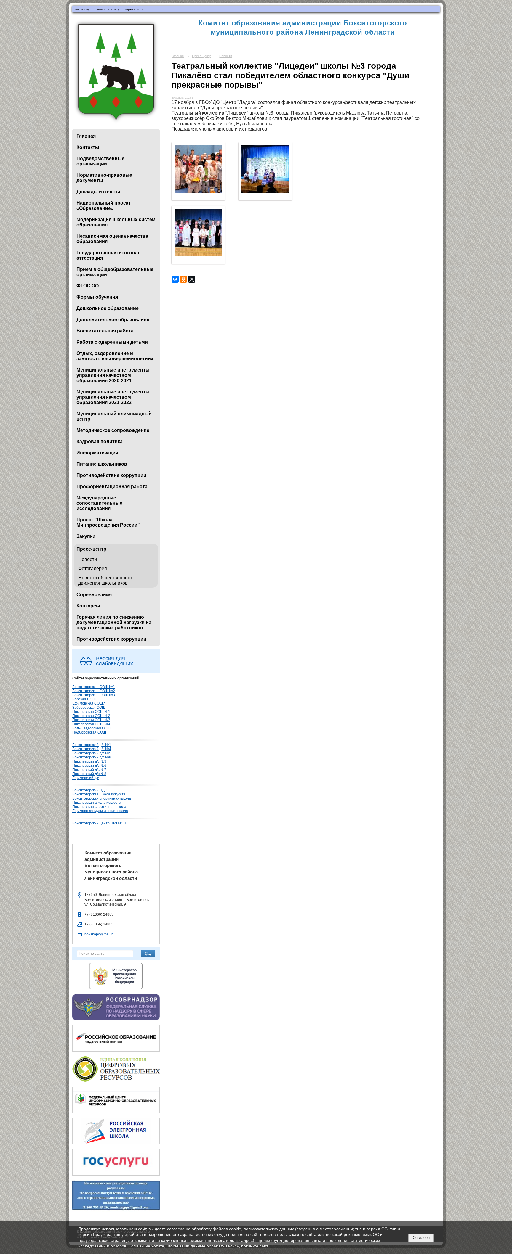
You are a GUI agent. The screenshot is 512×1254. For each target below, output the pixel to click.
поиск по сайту (108, 9)
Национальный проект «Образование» (103, 205)
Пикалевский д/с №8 (89, 774)
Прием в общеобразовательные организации (114, 272)
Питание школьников (101, 464)
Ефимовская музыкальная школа (100, 811)
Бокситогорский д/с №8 (91, 757)
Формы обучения (97, 297)
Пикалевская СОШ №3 (91, 720)
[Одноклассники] (183, 279)
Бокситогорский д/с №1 (91, 745)
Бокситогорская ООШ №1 (93, 687)
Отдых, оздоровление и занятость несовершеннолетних (114, 356)
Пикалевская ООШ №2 (91, 716)
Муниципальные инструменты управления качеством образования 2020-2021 (113, 375)
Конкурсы (88, 605)
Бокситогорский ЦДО (89, 790)
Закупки (85, 536)
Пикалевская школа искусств (96, 802)
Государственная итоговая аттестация (108, 255)
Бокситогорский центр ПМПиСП (99, 823)
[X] (191, 279)
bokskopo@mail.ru (99, 934)
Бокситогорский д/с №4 (91, 749)
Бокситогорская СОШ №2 (93, 691)
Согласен (421, 1237)
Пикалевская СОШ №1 (91, 712)
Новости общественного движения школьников (105, 580)
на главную (83, 9)
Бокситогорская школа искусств (98, 794)
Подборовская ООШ (89, 732)
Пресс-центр (91, 549)
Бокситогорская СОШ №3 (93, 695)
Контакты (87, 147)
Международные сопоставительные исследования (99, 503)
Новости (87, 559)
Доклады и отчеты (98, 191)
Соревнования (94, 594)
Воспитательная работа (105, 330)
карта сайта (134, 9)
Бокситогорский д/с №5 (91, 753)
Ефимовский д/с (85, 778)
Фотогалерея (92, 568)
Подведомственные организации (100, 161)
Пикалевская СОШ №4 (91, 724)
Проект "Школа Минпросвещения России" (108, 522)
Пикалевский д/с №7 (89, 770)
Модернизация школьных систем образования (116, 222)
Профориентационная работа (112, 486)
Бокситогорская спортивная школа (101, 798)
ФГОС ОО (87, 285)
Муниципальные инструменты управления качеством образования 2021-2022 (113, 397)
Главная (86, 136)
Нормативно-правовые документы (104, 178)
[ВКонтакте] (175, 279)
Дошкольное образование (107, 308)
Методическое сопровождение (112, 430)
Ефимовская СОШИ (88, 703)
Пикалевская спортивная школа (99, 807)
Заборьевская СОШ (88, 707)
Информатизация (97, 452)
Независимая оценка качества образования (112, 239)
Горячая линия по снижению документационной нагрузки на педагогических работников (113, 622)
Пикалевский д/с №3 (89, 761)
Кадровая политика (99, 441)
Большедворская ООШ (91, 728)
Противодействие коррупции (111, 475)
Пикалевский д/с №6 (89, 765)
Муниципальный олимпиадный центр (114, 416)
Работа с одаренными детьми (112, 342)
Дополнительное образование (112, 319)
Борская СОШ (84, 699)
